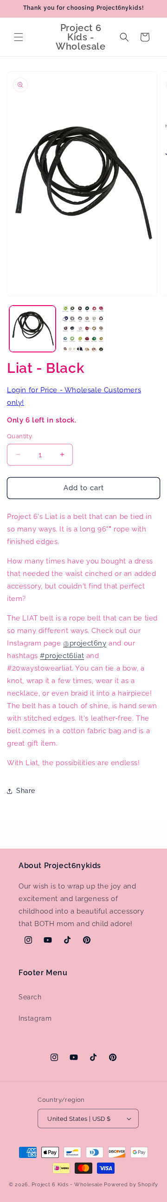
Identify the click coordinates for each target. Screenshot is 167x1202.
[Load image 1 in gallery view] (32, 329)
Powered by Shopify (131, 1185)
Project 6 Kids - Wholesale (67, 1185)
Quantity (19, 436)
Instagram (35, 1018)
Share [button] (25, 790)
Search (30, 997)
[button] (18, 37)
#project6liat (62, 656)
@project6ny (85, 643)
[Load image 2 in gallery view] (83, 329)
